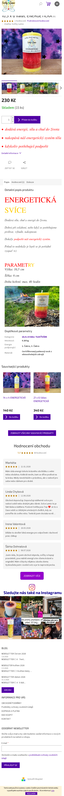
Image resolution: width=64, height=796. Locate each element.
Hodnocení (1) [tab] (18, 182)
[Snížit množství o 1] (12, 121)
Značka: (14, 24)
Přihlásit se (10, 765)
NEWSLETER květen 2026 (13, 665)
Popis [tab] (6, 182)
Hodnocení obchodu (32, 445)
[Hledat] (41, 4)
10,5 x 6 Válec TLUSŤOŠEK (34, 337)
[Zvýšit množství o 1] (12, 118)
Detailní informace (10, 153)
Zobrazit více (32, 575)
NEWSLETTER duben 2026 (13, 677)
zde (52, 790)
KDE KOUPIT (7, 715)
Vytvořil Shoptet (35, 779)
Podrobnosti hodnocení (38, 21)
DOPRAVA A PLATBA (11, 711)
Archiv (7, 690)
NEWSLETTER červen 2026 (14, 653)
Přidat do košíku (29, 119)
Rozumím (31, 793)
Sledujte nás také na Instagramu (33, 593)
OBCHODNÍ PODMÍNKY (11, 703)
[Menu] (57, 4)
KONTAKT (6, 719)
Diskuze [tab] (30, 182)
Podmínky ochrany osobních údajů (17, 707)
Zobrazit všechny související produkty (32, 433)
